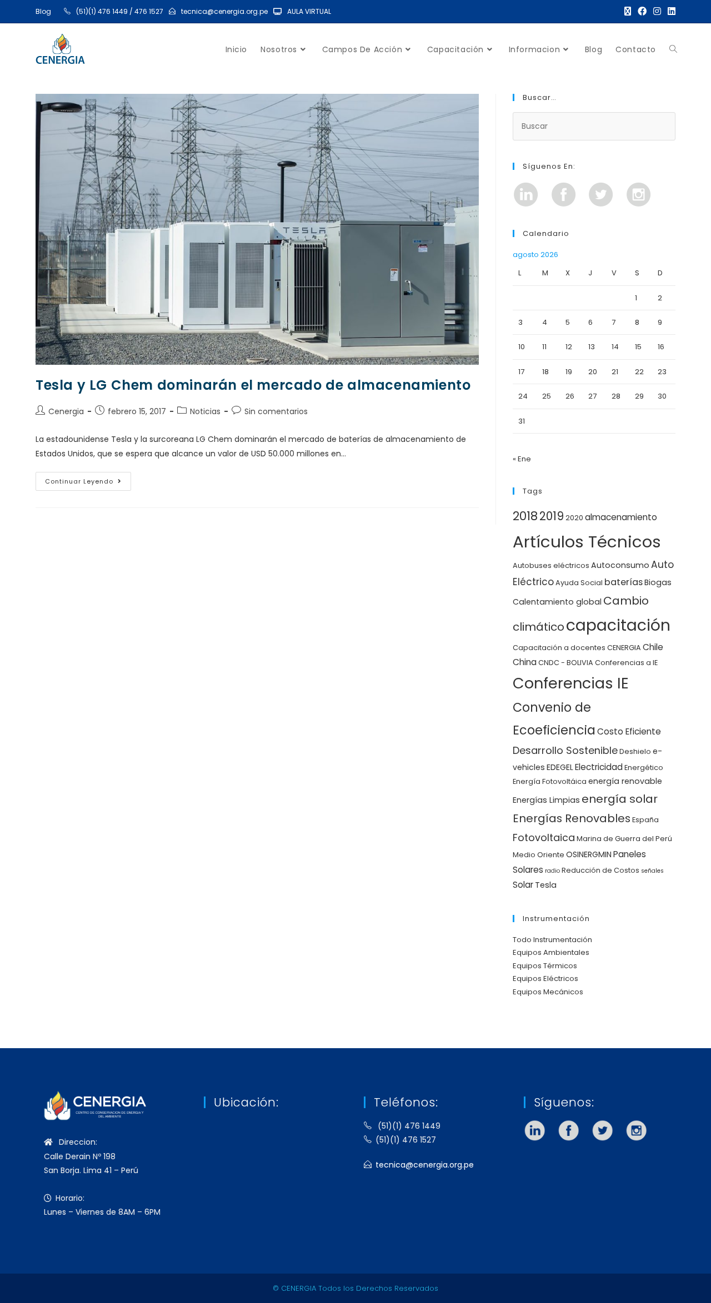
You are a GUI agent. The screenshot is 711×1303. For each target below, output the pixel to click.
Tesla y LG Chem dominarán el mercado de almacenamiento (253, 385)
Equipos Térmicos (545, 965)
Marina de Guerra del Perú (624, 838)
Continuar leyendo (88, 479)
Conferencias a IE (626, 662)
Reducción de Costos (600, 870)
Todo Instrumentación (552, 939)
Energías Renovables (571, 818)
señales (652, 871)
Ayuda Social (579, 582)
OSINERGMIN (589, 854)
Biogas (658, 582)
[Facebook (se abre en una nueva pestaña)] (642, 11)
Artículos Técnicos (587, 541)
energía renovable (625, 781)
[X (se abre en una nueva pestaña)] (627, 11)
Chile (653, 647)
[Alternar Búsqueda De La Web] (673, 49)
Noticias (205, 411)
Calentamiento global (557, 601)
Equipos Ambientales (551, 952)
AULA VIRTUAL (309, 11)
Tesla (546, 885)
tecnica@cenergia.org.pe (224, 11)
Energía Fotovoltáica (550, 781)
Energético (643, 767)
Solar (523, 885)
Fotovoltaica (544, 837)
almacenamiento (621, 517)
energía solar (620, 799)
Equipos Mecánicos (548, 992)
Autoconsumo (620, 565)
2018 (525, 516)
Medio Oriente (538, 854)
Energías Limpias (546, 800)
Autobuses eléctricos (551, 565)
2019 (551, 516)
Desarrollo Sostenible (565, 750)
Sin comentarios (276, 411)
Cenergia (66, 411)
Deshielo (635, 751)
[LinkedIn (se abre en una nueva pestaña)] (669, 11)
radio (552, 871)
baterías (623, 582)
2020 (574, 517)
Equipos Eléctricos (545, 978)
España (645, 819)
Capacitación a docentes (559, 647)
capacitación (618, 625)
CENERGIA (624, 647)
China (525, 662)
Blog (43, 11)
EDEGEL (560, 767)
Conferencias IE (571, 683)
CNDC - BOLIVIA (565, 662)
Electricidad (599, 767)
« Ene (522, 459)
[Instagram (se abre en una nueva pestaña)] (657, 11)
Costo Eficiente (629, 731)
